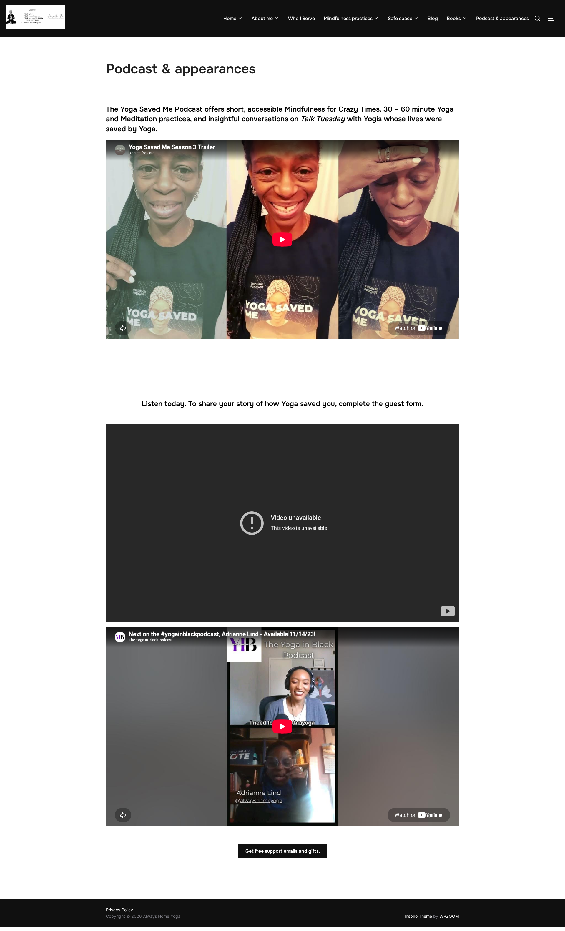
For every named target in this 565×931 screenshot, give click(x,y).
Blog (433, 18)
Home (229, 18)
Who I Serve (301, 18)
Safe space (400, 18)
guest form (403, 403)
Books (454, 18)
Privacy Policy (119, 909)
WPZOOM (449, 916)
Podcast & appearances (502, 18)
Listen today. (164, 403)
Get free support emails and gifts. (282, 851)
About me (262, 18)
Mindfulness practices (348, 18)
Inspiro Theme (418, 916)
